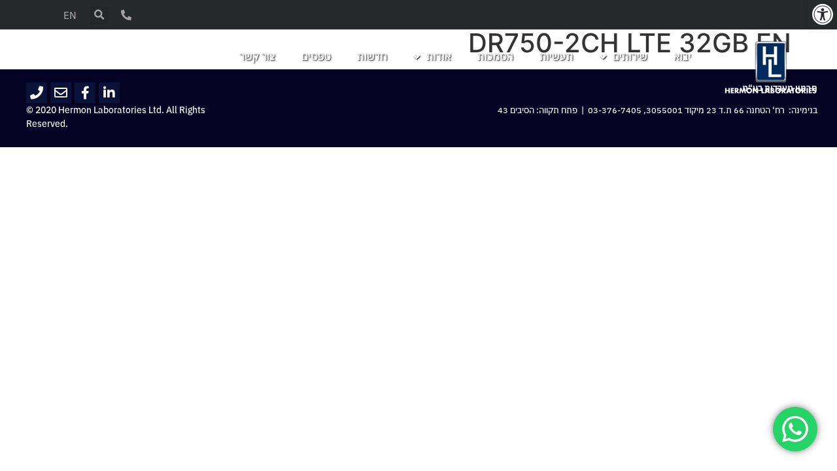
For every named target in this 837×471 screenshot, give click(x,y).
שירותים (630, 56)
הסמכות (495, 56)
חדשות (372, 56)
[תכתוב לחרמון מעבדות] (60, 92)
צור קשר (257, 56)
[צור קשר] (126, 15)
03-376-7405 (614, 110)
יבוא (682, 56)
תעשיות (556, 56)
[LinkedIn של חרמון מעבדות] (109, 92)
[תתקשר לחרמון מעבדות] (36, 92)
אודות (438, 56)
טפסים (316, 56)
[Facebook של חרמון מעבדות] (85, 92)
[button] (822, 14)
